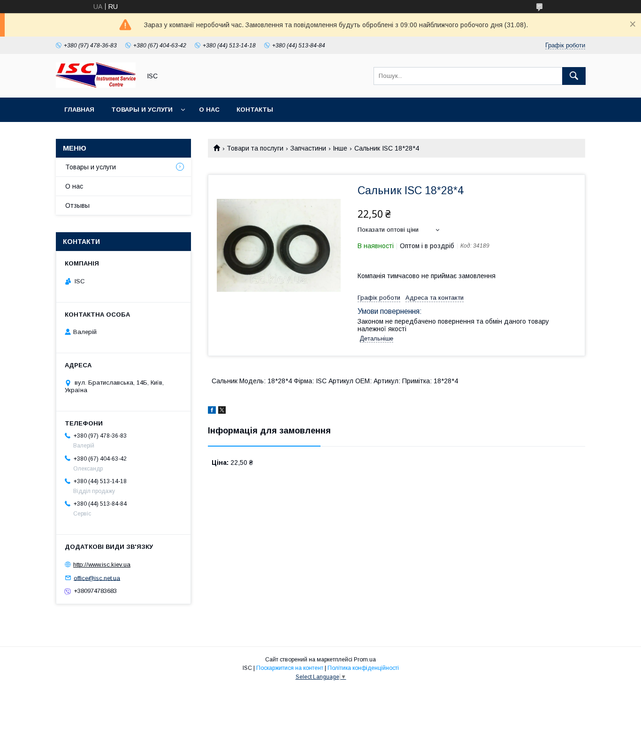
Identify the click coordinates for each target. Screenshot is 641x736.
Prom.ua (365, 659)
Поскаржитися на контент (289, 668)
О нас (209, 109)
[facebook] (212, 411)
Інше (340, 148)
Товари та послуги (255, 148)
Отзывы (77, 205)
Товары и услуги (142, 109)
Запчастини (308, 148)
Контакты (255, 109)
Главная (79, 109)
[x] (222, 411)
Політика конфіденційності (363, 668)
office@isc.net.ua (97, 577)
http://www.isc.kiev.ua (101, 564)
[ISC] (96, 85)
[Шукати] (574, 76)
